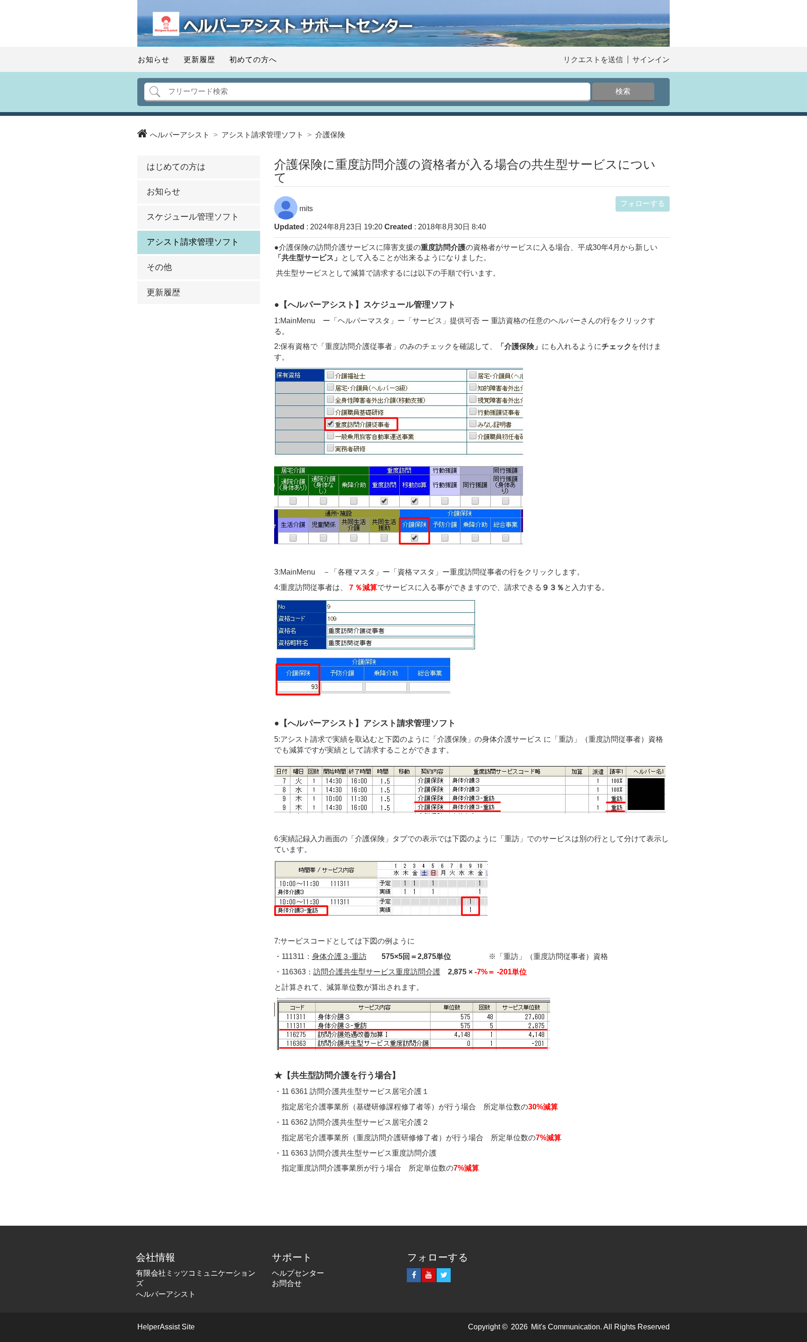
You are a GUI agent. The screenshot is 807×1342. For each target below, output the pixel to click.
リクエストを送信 (593, 60)
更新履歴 (199, 60)
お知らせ (154, 60)
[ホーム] (403, 23)
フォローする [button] (642, 203)
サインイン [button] (651, 60)
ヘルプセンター (298, 1273)
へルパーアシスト (180, 135)
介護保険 (330, 135)
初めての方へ (253, 60)
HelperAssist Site (166, 1327)
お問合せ (287, 1283)
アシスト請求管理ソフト (262, 135)
